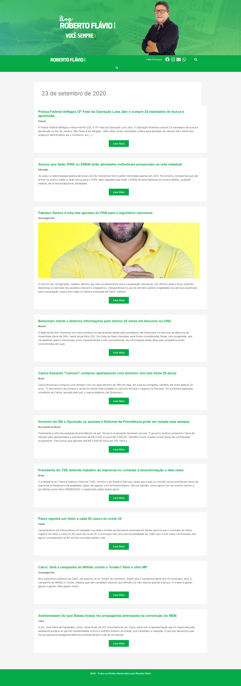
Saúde (41, 524)
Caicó (41, 621)
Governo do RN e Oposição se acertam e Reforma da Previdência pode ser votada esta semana (113, 422)
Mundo (42, 326)
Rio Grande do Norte (49, 427)
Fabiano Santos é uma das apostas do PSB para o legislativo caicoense (95, 213)
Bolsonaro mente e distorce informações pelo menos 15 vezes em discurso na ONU (104, 321)
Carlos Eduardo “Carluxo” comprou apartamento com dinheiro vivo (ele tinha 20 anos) (107, 373)
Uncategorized (46, 218)
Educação (43, 169)
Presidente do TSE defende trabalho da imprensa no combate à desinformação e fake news (111, 470)
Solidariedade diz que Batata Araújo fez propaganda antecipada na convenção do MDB (107, 616)
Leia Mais (119, 143)
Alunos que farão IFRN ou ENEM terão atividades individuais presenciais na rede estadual (110, 164)
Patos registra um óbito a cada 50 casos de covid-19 (79, 519)
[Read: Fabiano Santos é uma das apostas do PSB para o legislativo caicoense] (118, 250)
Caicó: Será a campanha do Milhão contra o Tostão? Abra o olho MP (92, 567)
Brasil (41, 378)
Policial (42, 121)
